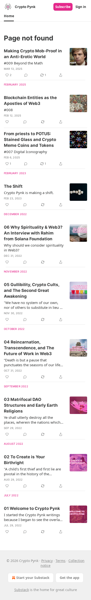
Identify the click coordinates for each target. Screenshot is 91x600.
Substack (21, 589)
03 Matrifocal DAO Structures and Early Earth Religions (31, 405)
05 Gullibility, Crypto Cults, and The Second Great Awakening (31, 290)
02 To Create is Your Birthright (24, 459)
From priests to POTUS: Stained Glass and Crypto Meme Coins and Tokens (30, 139)
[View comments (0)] (26, 75)
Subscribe (63, 7)
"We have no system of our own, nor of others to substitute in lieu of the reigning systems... (33, 305)
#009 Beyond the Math (23, 63)
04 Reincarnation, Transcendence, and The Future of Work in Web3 (29, 348)
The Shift (13, 186)
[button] (9, 16)
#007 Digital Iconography (25, 151)
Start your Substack (33, 577)
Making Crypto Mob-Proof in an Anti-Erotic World (33, 53)
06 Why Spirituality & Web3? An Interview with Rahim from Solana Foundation (33, 233)
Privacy (47, 560)
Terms (61, 560)
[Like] (7, 122)
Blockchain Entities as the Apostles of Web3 (30, 100)
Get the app (69, 577)
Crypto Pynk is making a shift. (29, 192)
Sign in (80, 7)
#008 (8, 109)
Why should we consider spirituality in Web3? (34, 247)
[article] (45, 63)
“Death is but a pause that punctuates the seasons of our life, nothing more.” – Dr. (32, 362)
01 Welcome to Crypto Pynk (32, 508)
